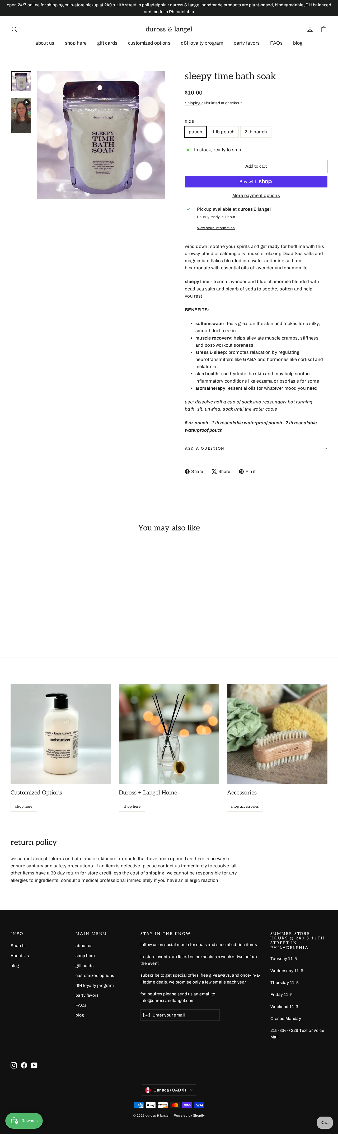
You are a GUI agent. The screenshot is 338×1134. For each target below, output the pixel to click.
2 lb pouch (256, 131)
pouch (195, 131)
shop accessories (245, 806)
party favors (247, 43)
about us (44, 43)
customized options (149, 43)
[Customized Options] (61, 734)
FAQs (276, 43)
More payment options (256, 195)
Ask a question (205, 448)
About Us (20, 955)
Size (190, 122)
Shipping (192, 103)
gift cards (107, 43)
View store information (216, 228)
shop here (76, 43)
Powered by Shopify (189, 1115)
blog (298, 43)
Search (18, 945)
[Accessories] (277, 734)
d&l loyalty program (202, 43)
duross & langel (169, 29)
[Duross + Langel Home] (169, 734)
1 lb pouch (223, 131)
